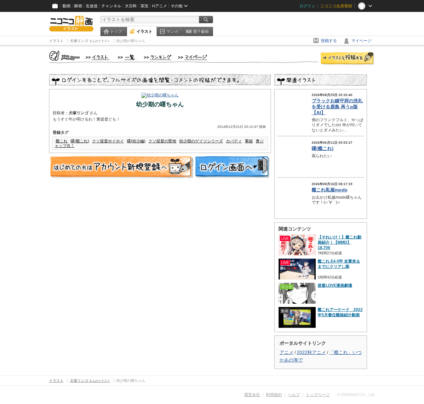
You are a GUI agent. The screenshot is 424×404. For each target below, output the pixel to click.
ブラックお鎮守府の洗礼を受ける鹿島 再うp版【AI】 (337, 106)
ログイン (307, 6)
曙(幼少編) (136, 141)
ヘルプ (294, 394)
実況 (144, 6)
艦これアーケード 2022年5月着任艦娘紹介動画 (340, 312)
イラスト (144, 31)
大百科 (131, 6)
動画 (67, 6)
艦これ (62, 141)
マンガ (172, 31)
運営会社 (252, 394)
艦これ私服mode (329, 189)
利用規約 (274, 394)
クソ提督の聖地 (162, 141)
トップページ (318, 394)
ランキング (158, 58)
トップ (116, 31)
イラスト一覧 (127, 58)
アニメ (286, 352)
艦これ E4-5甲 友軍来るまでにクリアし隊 (339, 264)
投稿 (347, 59)
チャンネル (111, 6)
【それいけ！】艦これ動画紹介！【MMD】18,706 (339, 242)
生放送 (92, 6)
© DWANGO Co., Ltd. (356, 394)
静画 (78, 6)
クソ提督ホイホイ (108, 141)
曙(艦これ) (80, 141)
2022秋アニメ (311, 352)
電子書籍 (201, 31)
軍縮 (249, 141)
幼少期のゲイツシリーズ (201, 141)
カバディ (234, 141)
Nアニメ (159, 6)
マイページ (361, 40)
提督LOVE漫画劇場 (335, 285)
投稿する (329, 40)
